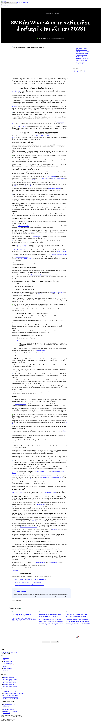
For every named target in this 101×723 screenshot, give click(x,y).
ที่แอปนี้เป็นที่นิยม (41, 350)
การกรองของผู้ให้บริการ (37, 236)
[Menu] (1, 7)
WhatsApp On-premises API (57, 292)
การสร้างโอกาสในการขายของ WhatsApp (40, 514)
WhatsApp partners (42, 293)
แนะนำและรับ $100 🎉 (8, 665)
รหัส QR (58, 431)
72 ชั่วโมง (54, 529)
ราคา (17, 2)
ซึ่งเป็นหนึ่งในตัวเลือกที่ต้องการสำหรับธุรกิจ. (40, 275)
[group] (50, 653)
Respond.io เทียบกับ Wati (9, 681)
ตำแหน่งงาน (6, 666)
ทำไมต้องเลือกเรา (23, 2)
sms (13, 600)
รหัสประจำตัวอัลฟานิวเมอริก (19, 249)
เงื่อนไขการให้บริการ (8, 707)
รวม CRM (43, 558)
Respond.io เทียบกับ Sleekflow (10, 679)
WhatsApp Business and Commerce (59, 254)
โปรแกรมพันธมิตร (7, 661)
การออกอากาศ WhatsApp (18, 492)
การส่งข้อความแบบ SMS (50, 492)
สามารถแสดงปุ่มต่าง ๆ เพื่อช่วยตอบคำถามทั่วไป (51, 477)
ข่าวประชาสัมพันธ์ (7, 668)
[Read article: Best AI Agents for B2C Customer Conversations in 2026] (12, 611)
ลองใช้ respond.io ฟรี (40, 562)
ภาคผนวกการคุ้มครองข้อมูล (10, 711)
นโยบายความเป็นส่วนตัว (9, 704)
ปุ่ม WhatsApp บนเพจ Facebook (38, 520)
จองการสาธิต (15, 340)
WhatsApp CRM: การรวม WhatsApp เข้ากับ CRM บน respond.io (29, 585)
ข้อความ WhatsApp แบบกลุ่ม (58, 178)
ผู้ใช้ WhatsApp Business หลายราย (11, 695)
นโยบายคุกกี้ (6, 706)
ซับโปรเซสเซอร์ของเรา (8, 709)
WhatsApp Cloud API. (17, 293)
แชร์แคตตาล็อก (52, 176)
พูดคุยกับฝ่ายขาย (46, 641)
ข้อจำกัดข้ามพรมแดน (21, 245)
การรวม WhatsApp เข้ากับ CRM (10, 698)
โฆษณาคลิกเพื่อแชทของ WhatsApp (28, 527)
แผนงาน (5, 659)
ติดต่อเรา (3, 5)
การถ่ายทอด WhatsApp (43, 178)
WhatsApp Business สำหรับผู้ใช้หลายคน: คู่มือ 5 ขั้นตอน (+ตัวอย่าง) (30, 579)
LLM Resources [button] (6, 653)
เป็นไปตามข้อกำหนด (30, 185)
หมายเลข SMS (30, 232)
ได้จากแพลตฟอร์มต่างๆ (25, 258)
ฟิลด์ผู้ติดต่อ (39, 504)
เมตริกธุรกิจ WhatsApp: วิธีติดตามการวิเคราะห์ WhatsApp (28, 582)
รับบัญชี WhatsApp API (53, 562)
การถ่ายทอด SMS (30, 179)
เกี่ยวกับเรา (6, 658)
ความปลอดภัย (6, 713)
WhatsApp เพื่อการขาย (20, 404)
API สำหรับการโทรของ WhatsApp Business (13, 693)
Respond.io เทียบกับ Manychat (10, 686)
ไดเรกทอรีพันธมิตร (8, 663)
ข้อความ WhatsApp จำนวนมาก (10, 697)
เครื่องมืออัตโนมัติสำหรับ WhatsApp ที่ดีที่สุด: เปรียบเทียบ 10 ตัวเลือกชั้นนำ (50, 615)
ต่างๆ (27, 520)
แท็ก (44, 504)
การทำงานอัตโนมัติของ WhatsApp (48, 475)
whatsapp (18, 600)
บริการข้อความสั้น (16, 91)
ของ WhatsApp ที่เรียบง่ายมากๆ (41, 471)
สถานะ (5, 671)
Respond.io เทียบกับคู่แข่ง (9, 677)
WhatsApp (14, 106)
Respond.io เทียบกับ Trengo (9, 682)
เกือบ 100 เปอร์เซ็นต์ (61, 251)
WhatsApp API (22, 126)
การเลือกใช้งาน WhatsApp (22, 257)
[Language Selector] (1, 4)
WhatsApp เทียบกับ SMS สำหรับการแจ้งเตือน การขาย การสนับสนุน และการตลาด (83, 57)
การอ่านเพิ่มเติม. (80, 63)
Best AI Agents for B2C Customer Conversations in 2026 (21, 615)
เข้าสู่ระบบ (7, 5)
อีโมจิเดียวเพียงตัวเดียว (23, 226)
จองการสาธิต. (15, 570)
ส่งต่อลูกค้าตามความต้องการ (33, 479)
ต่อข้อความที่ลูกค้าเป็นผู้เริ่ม (54, 188)
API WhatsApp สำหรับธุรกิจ (9, 691)
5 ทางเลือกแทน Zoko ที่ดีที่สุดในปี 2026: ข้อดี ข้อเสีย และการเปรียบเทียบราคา (77, 615)
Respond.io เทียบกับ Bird (8, 684)
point (24, 520)
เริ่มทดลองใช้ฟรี (55, 641)
